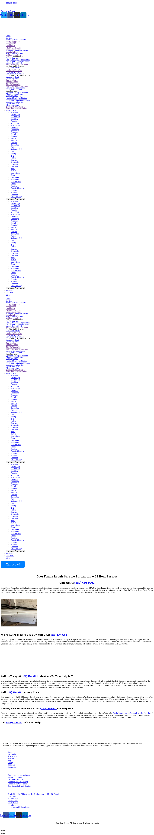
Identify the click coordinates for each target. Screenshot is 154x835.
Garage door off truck (14, 63)
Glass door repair (12, 105)
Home (8, 299)
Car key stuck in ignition (15, 74)
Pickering (14, 164)
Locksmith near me (13, 41)
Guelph (13, 134)
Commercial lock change (15, 88)
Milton (13, 158)
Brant (13, 175)
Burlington (15, 145)
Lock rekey (10, 44)
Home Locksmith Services (16, 39)
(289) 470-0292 (84, 583)
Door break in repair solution (17, 92)
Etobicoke (14, 128)
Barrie (13, 169)
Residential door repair (14, 107)
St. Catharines (16, 182)
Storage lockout (12, 82)
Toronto (14, 121)
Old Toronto (15, 117)
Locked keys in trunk (14, 71)
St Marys (14, 192)
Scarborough (15, 125)
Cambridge (15, 130)
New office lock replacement (17, 86)
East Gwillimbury (17, 188)
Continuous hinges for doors (16, 99)
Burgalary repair (12, 96)
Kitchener (14, 132)
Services (9, 301)
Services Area (11, 373)
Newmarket (15, 162)
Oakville (14, 143)
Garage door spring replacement (18, 60)
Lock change (11, 43)
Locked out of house (13, 49)
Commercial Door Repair (15, 97)
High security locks (13, 47)
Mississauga (15, 115)
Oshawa (14, 160)
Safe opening (11, 80)
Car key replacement (13, 72)
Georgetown (15, 173)
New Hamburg (16, 197)
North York (15, 123)
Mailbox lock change (14, 55)
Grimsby (14, 190)
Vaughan (14, 141)
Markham (14, 138)
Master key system (13, 83)
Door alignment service (14, 102)
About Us (9, 553)
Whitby (13, 153)
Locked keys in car (13, 69)
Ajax (12, 156)
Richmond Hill (16, 149)
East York (14, 166)
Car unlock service (13, 68)
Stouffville (15, 179)
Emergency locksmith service (17, 50)
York (12, 151)
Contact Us (10, 556)
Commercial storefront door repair (19, 100)
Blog (8, 558)
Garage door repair (13, 58)
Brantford (14, 136)
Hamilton (14, 119)
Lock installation (12, 52)
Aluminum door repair (14, 94)
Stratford (14, 186)
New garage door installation (17, 64)
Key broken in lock (13, 85)
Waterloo (14, 147)
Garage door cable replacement (17, 61)
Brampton (14, 112)
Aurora (13, 171)
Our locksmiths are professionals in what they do (131, 713)
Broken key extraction (14, 53)
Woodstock (15, 177)
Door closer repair (12, 78)
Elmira (13, 184)
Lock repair (10, 46)
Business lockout (12, 77)
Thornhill (14, 195)
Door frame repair (12, 103)
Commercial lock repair (15, 89)
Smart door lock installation (16, 108)
